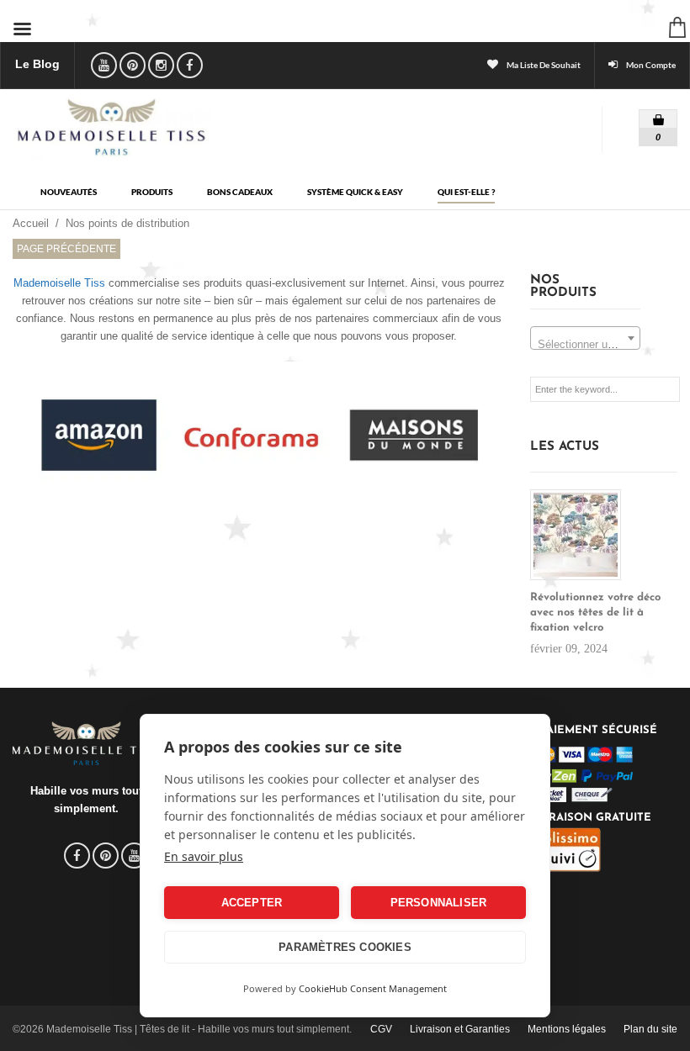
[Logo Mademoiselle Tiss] (111, 127)
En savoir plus (203, 856)
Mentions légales (567, 1029)
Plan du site (650, 1029)
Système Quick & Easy (355, 192)
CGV (381, 1029)
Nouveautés (68, 192)
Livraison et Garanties (460, 1029)
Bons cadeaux (240, 192)
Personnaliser (438, 902)
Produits (151, 192)
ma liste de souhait (544, 65)
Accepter (252, 902)
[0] (646, 116)
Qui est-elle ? (466, 192)
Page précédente (66, 249)
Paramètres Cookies (345, 947)
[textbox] (585, 344)
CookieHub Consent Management (373, 988)
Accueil (31, 223)
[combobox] (585, 338)
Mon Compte (651, 65)
